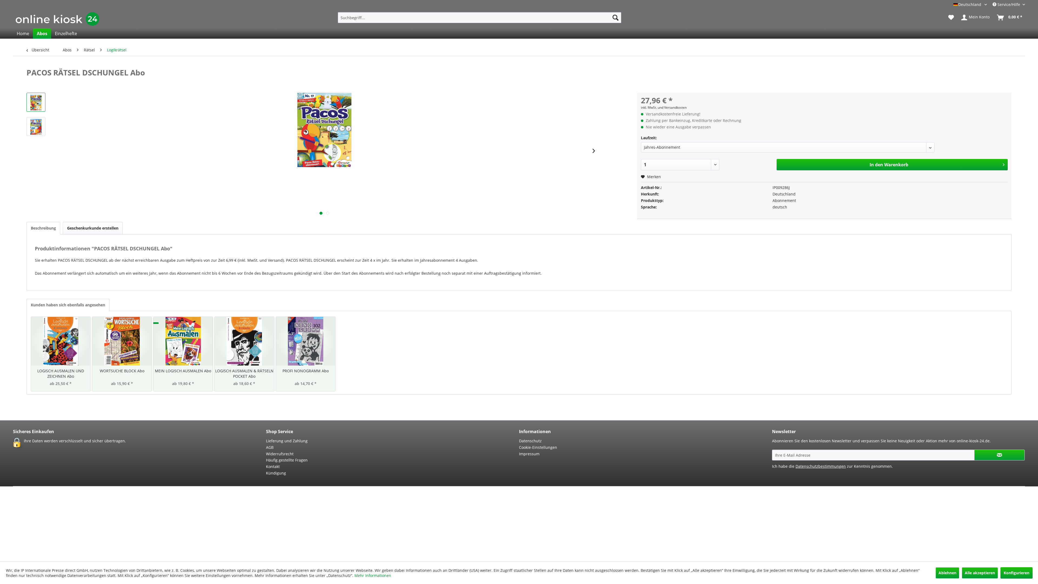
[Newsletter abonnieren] (999, 455)
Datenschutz (530, 440)
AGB (270, 447)
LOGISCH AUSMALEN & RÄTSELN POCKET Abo (244, 373)
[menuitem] (479, 17)
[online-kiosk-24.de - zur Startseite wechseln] (57, 19)
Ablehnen (947, 572)
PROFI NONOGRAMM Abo (305, 370)
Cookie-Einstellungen (538, 447)
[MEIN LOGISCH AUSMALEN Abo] (183, 341)
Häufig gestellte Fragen (287, 460)
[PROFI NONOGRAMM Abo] (305, 341)
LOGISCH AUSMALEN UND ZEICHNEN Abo (60, 373)
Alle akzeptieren (980, 572)
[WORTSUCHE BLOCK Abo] (121, 341)
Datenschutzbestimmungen (821, 466)
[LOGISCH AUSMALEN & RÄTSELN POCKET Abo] (244, 341)
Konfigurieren (1016, 572)
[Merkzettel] (951, 17)
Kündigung (276, 473)
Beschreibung (43, 228)
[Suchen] (615, 17)
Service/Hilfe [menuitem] (1008, 4)
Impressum (529, 453)
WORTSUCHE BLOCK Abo (122, 370)
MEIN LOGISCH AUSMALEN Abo (183, 370)
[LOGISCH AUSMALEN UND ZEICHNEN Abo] (60, 341)
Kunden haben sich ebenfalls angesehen (68, 304)
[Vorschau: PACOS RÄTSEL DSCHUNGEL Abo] (35, 102)
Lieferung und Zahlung (287, 440)
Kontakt (273, 466)
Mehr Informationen (372, 575)
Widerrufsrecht (280, 453)
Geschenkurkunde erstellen (92, 228)
